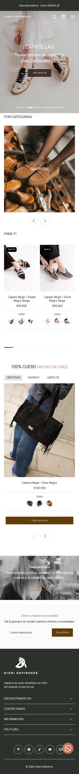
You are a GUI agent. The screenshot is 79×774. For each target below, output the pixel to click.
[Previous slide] (33, 220)
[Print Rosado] (12, 321)
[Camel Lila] (47, 321)
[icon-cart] (63, 17)
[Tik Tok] (39, 749)
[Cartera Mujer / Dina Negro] (39, 430)
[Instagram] (29, 749)
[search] (54, 17)
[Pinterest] (18, 749)
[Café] (30, 503)
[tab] (21, 108)
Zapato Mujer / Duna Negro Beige (57, 299)
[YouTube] (50, 749)
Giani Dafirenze (44, 766)
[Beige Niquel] (57, 321)
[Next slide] (45, 220)
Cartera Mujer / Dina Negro (39, 483)
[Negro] (39, 503)
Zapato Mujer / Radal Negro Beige (21, 299)
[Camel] (49, 503)
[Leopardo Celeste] (22, 321)
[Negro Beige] (31, 321)
